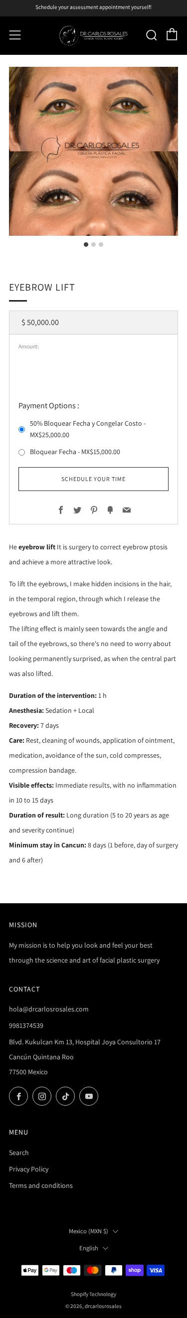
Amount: (28, 346)
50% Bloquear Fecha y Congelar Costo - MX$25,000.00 (88, 429)
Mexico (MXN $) (88, 1231)
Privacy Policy (28, 1168)
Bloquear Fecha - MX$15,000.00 (75, 451)
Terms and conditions (41, 1185)
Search (19, 1152)
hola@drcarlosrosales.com (49, 1008)
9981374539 (26, 1025)
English (88, 1248)
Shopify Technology (93, 1294)
